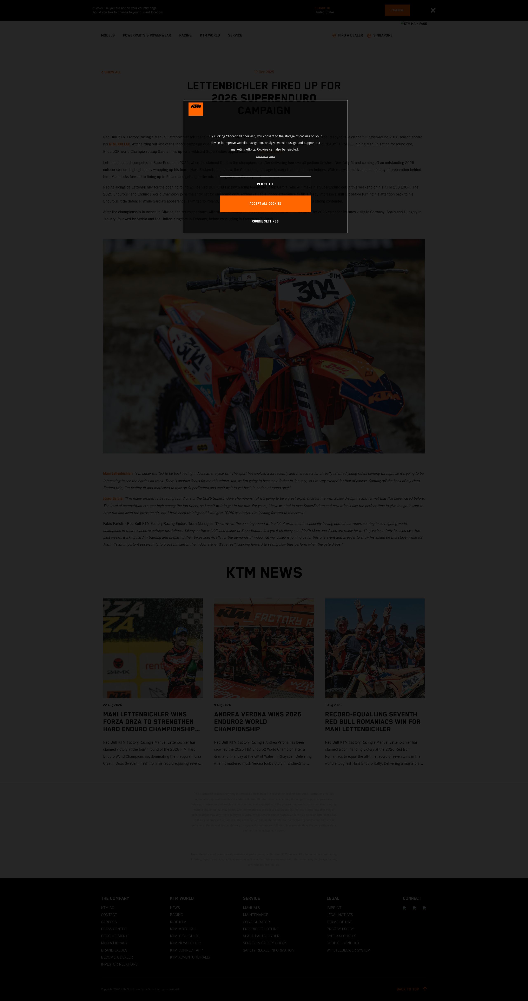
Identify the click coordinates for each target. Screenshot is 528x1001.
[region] (265, 166)
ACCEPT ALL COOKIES (265, 204)
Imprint (272, 156)
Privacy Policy (262, 156)
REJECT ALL (265, 184)
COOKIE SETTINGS (265, 221)
